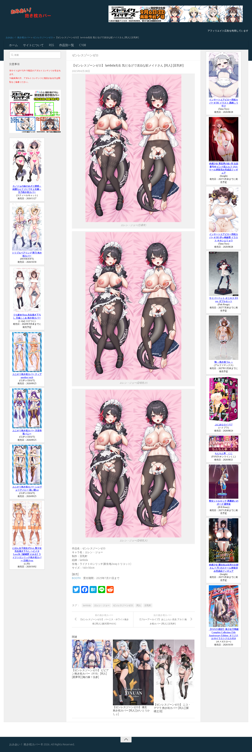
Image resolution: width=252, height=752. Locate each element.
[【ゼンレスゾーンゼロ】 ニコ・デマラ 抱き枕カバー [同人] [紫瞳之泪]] (174, 671)
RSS (51, 45)
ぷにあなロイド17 (223, 424)
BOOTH (76, 578)
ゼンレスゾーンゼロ (43, 37)
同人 (139, 605)
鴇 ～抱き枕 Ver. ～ (223, 362)
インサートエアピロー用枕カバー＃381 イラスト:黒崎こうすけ (223, 102)
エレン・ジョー (102, 605)
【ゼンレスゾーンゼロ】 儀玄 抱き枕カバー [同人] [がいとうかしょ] (131, 710)
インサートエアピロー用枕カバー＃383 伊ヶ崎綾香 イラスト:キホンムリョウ (223, 237)
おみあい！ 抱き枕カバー (18, 37)
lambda (87, 605)
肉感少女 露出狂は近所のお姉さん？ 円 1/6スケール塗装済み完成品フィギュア (223, 567)
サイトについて (33, 45)
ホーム (13, 45)
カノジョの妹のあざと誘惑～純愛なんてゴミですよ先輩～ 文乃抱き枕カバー (27, 189)
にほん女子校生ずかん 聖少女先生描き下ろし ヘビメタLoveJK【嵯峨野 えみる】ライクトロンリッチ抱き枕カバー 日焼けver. (27, 554)
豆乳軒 (147, 605)
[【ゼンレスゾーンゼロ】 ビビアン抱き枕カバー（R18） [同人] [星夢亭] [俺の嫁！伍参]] (92, 654)
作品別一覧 (66, 45)
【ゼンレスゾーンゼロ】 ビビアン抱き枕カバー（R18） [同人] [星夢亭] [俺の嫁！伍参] (90, 673)
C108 (82, 45)
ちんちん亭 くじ (223, 453)
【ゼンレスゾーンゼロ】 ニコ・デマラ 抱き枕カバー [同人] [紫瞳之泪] (172, 708)
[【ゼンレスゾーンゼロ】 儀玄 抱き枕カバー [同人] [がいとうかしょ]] (133, 672)
